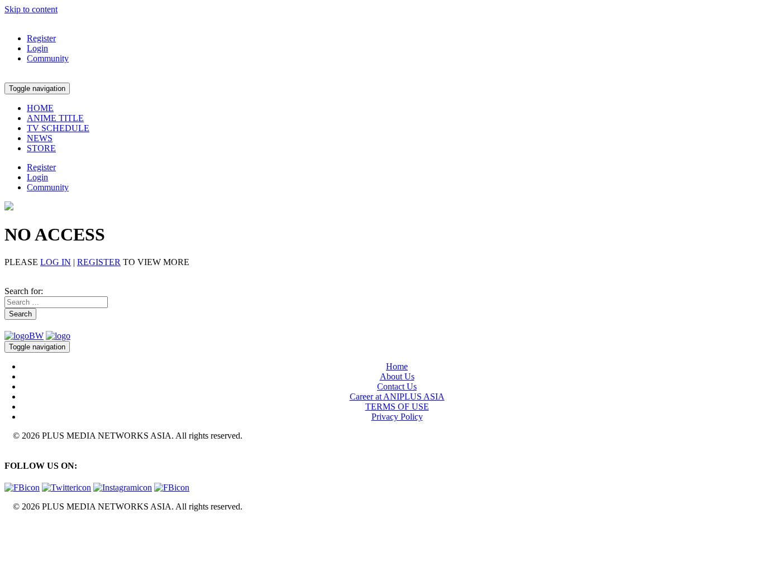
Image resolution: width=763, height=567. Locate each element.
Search (20, 314)
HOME (40, 108)
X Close (19, 525)
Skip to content (31, 9)
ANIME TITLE (55, 118)
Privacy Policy (397, 416)
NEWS (40, 138)
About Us (397, 376)
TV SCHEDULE (58, 128)
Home (397, 366)
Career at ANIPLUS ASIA (397, 396)
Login (37, 48)
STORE (41, 148)
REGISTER (99, 262)
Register (41, 38)
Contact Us (397, 386)
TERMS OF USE (397, 406)
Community (48, 58)
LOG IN (55, 262)
